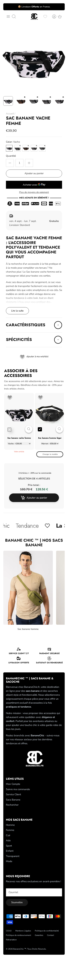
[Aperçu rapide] (28, 429)
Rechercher (12, 804)
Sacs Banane (13, 799)
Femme (10, 830)
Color (13, 141)
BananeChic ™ (19, 949)
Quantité (11, 155)
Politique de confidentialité (47, 930)
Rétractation (11, 939)
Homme (10, 825)
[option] (34, 59)
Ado (8, 840)
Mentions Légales (23, 930)
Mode (9, 861)
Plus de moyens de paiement (34, 192)
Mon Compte (13, 784)
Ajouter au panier (34, 173)
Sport (9, 845)
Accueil (10, 113)
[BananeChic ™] (34, 16)
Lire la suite (17, 310)
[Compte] (52, 16)
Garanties (39, 935)
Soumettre (17, 902)
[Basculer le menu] (8, 16)
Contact (50, 935)
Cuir (8, 835)
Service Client (13, 794)
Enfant (9, 851)
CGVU (9, 930)
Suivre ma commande (18, 789)
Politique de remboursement (18, 935)
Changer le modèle (50, 454)
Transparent (12, 856)
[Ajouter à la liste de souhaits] (10, 397)
